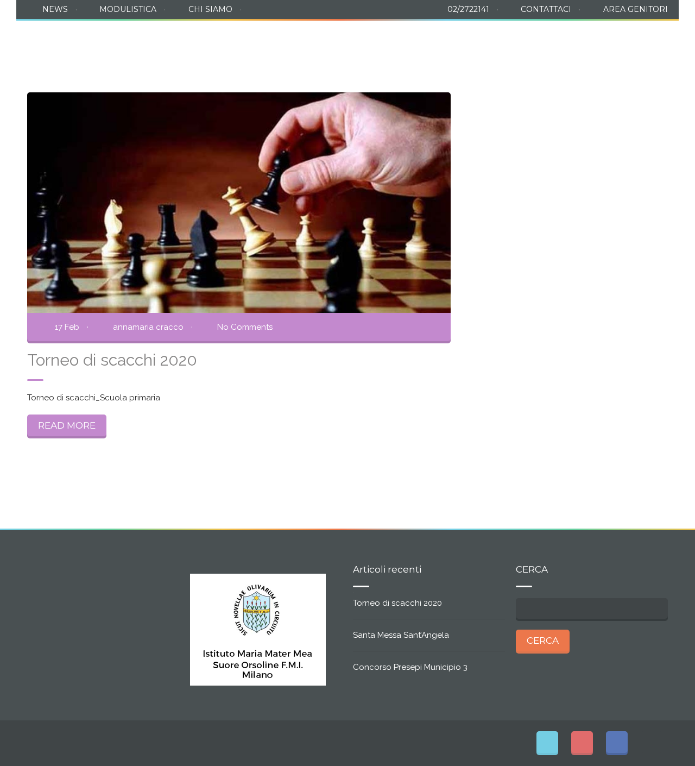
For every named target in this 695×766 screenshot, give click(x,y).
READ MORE (67, 425)
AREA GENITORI (635, 9)
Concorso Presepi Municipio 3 (410, 667)
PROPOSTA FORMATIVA (263, 39)
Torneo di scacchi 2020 (397, 603)
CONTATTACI (546, 9)
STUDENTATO (368, 39)
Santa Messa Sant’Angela (401, 635)
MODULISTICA (127, 9)
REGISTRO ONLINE (622, 39)
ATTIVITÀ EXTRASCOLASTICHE (493, 39)
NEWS (55, 9)
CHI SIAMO (210, 9)
